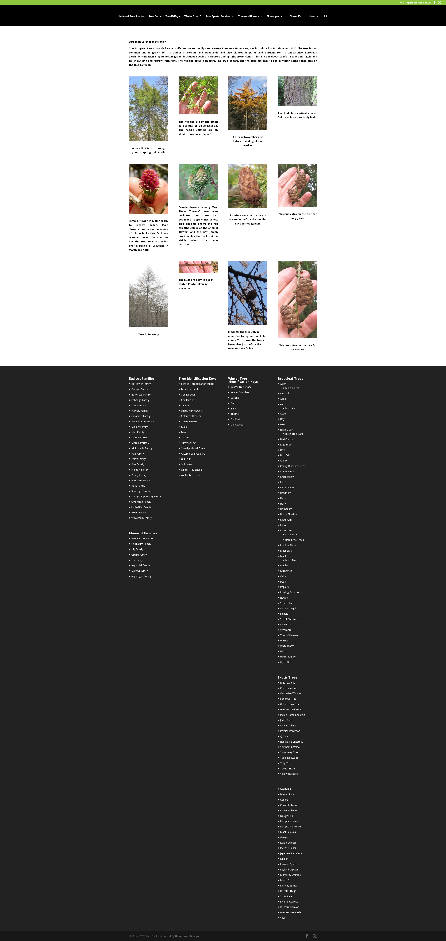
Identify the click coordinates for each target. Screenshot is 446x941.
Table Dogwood (289, 757)
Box (282, 450)
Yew (282, 917)
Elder (283, 482)
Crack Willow (287, 476)
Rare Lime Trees (294, 539)
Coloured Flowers (191, 416)
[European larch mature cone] (247, 207)
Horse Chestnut (289, 514)
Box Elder (285, 455)
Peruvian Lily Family (142, 538)
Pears (283, 581)
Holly (283, 503)
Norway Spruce (288, 885)
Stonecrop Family (141, 502)
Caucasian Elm (288, 688)
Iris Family (137, 560)
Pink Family (137, 464)
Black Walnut (287, 682)
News (312, 16)
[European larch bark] (297, 105)
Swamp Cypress (289, 901)
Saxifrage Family (140, 491)
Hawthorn (285, 492)
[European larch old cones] (297, 205)
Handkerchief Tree (290, 709)
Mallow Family (139, 426)
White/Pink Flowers (192, 410)
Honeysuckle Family (142, 421)
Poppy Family (139, 475)
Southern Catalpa (290, 747)
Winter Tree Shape (191, 469)
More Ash (290, 408)
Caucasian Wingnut (291, 693)
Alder (283, 383)
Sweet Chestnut (289, 619)
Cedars (284, 799)
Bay (282, 419)
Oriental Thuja (288, 891)
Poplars (284, 586)
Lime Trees (286, 530)
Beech (283, 424)
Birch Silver (286, 429)
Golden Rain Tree (290, 704)
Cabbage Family (140, 400)
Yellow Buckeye (289, 773)
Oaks (283, 576)
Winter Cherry (287, 656)
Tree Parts (155, 16)
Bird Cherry (286, 439)
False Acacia (287, 487)
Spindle (284, 613)
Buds (184, 426)
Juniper (284, 858)
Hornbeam (286, 508)
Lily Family (137, 549)
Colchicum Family (141, 543)
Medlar (284, 565)
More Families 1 (140, 437)
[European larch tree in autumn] (247, 129)
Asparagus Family (141, 576)
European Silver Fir (290, 826)
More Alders (292, 388)
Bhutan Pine (287, 794)
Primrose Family (140, 480)
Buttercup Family (141, 394)
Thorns (185, 437)
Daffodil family (139, 570)
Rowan (284, 597)
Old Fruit (186, 458)
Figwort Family (139, 410)
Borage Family (139, 389)
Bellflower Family (141, 383)
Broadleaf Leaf (189, 389)
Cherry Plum (287, 471)
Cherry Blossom (190, 421)
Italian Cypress (288, 842)
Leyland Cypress (289, 869)
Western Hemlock (290, 907)
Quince (284, 736)
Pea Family (137, 453)
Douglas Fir (286, 816)
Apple (283, 398)
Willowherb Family (141, 518)
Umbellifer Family (141, 507)
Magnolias (286, 550)
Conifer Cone (188, 400)
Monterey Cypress (290, 874)
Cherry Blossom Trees (292, 466)
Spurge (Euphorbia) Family (146, 496)
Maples (284, 556)
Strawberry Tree (289, 752)
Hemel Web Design (187, 936)
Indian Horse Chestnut (292, 715)
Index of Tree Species (131, 16)
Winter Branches (190, 475)
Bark (183, 432)
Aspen (283, 413)
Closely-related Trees (193, 448)
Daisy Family (138, 405)
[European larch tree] (148, 140)
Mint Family (137, 432)
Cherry (283, 460)
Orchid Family (139, 554)
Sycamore (285, 630)
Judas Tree (286, 720)
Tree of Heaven (289, 635)
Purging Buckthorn (290, 592)
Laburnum (286, 519)
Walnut (284, 640)
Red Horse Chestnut (291, 741)
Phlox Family (138, 458)
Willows (284, 651)
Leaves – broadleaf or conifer (197, 383)
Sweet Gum (286, 624)
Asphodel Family (140, 565)
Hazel (283, 498)
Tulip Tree (285, 763)
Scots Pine (286, 896)
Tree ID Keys (172, 16)
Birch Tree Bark (294, 433)
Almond (284, 393)
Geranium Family (140, 416)
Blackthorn (286, 444)
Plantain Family (139, 469)
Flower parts (274, 16)
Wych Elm (285, 662)
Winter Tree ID (192, 16)
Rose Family (138, 485)
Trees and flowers (248, 16)
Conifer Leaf (188, 394)
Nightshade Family (141, 448)
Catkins (185, 405)
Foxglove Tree (288, 698)
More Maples (292, 560)
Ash (282, 404)
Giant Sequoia (288, 832)
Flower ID (295, 16)
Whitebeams (287, 646)
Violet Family (138, 512)
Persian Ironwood (290, 731)
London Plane (288, 545)
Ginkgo (284, 837)
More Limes (292, 534)
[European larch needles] (198, 113)
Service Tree (287, 603)
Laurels (284, 525)
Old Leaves (187, 464)
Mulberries (286, 570)
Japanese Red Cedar (291, 853)
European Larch (289, 821)
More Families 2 (140, 442)
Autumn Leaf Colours (193, 453)
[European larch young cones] (198, 199)
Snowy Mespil (288, 608)
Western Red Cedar (291, 912)
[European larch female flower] (148, 212)
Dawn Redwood (289, 810)
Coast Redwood (289, 805)
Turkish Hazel (287, 768)
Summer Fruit (188, 442)
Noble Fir (285, 880)
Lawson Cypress (289, 864)
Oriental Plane (288, 725)
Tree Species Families (218, 16)
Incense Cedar (288, 848)
